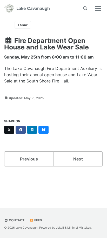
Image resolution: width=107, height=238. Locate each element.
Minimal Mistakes (79, 227)
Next (78, 159)
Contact (16, 220)
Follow (23, 25)
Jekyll (60, 227)
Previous (29, 159)
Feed (38, 220)
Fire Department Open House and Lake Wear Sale (46, 44)
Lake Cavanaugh (33, 8)
